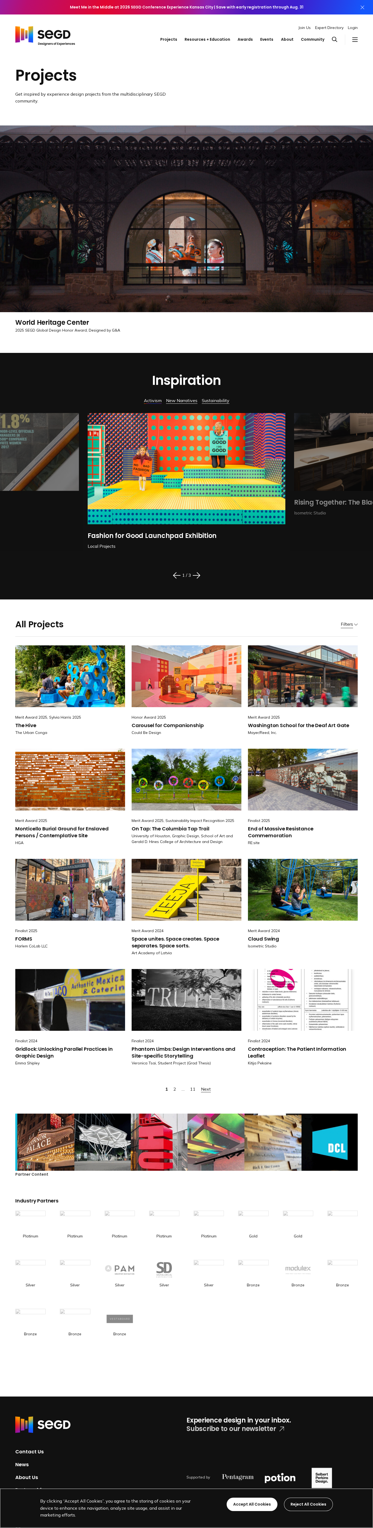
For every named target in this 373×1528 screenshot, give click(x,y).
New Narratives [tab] (181, 400)
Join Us (304, 27)
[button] (338, 39)
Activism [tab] (153, 400)
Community (312, 39)
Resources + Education (207, 39)
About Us (26, 1477)
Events (266, 39)
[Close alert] (362, 7)
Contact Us (29, 1451)
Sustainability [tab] (215, 400)
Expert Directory (329, 27)
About (287, 39)
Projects (168, 39)
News (22, 1464)
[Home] (45, 34)
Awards (245, 39)
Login (353, 27)
